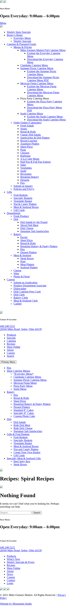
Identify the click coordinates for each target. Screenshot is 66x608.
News (10, 574)
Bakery (17, 234)
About (10, 350)
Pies (22, 183)
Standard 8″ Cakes (24, 410)
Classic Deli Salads (30, 134)
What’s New (13, 559)
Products (11, 334)
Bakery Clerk (21, 297)
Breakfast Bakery (29, 177)
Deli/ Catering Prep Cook (27, 291)
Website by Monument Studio (16, 603)
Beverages (25, 173)
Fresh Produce (21, 216)
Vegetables (26, 167)
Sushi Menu (20, 389)
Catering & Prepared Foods (21, 44)
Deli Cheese (26, 228)
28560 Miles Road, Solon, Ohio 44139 (21, 329)
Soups (23, 128)
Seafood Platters (29, 267)
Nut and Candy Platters (26, 449)
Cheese (17, 270)
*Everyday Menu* (24, 373)
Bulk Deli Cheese (23, 428)
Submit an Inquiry (23, 186)
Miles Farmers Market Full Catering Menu (42, 50)
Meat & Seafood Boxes (26, 207)
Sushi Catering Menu (31, 113)
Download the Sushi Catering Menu (46, 119)
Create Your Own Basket (27, 452)
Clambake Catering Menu (34, 65)
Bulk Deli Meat (22, 425)
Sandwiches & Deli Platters (35, 137)
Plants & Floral (22, 276)
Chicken (24, 152)
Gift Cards (19, 210)
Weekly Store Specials (19, 32)
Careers (11, 279)
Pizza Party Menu (23, 386)
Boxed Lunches (28, 140)
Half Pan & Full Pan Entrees (35, 161)
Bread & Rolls (28, 131)
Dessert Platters (28, 252)
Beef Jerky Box (22, 461)
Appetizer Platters (29, 143)
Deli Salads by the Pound (33, 222)
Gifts (9, 192)
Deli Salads (20, 422)
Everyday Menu (22, 38)
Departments (13, 213)
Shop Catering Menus (18, 370)
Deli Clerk (19, 294)
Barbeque (25, 155)
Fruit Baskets (21, 195)
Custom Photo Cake (24, 416)
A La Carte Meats (29, 158)
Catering (11, 340)
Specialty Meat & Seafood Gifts (24, 458)
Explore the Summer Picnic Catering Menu (41, 73)
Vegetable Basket (23, 201)
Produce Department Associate (30, 285)
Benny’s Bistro (15, 35)
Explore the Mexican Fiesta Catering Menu (41, 88)
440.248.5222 (7, 326)
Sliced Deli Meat (29, 225)
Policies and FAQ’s (24, 189)
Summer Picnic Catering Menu (36, 68)
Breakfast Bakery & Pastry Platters (38, 246)
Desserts (24, 180)
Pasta (23, 149)
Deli (16, 219)
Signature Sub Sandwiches (34, 231)
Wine (16, 273)
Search (10, 356)
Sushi (23, 170)
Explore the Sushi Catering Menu (45, 116)
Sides (23, 164)
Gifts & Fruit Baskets (18, 434)
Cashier (18, 303)
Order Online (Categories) (27, 122)
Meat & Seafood (22, 255)
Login (10, 583)
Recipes (11, 343)
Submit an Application (25, 282)
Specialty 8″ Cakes (24, 413)
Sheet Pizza (26, 146)
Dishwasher (20, 288)
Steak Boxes (27, 258)
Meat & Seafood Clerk (26, 300)
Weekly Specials (22, 41)
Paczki (23, 237)
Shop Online (13, 346)
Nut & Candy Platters (25, 204)
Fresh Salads (27, 125)
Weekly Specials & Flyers (20, 562)
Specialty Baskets (23, 198)
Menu (3, 23)
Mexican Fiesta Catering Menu (36, 83)
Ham (23, 261)
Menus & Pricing (23, 47)
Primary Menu (8, 362)
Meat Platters (27, 264)
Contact (11, 580)
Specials (11, 337)
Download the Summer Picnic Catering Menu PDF (43, 79)
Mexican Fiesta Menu (25, 383)
